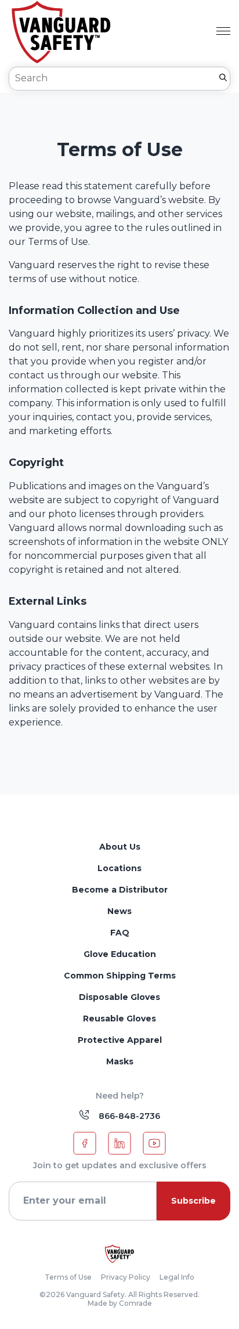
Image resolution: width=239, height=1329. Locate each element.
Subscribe (193, 1201)
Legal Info (177, 1277)
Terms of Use (68, 1277)
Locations (119, 868)
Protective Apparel (120, 1040)
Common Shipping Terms (120, 975)
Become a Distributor (120, 889)
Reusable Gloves (119, 1018)
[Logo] (119, 1254)
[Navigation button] (223, 32)
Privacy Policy (125, 1277)
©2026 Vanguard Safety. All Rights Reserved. (119, 1295)
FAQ (119, 932)
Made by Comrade (120, 1303)
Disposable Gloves (119, 997)
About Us (119, 847)
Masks (119, 1061)
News (119, 911)
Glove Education (120, 954)
